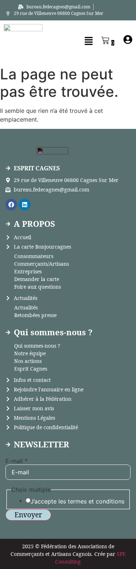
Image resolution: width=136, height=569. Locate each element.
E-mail (16, 461)
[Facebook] (11, 204)
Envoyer (28, 514)
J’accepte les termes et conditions (77, 501)
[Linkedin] (24, 204)
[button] (86, 41)
